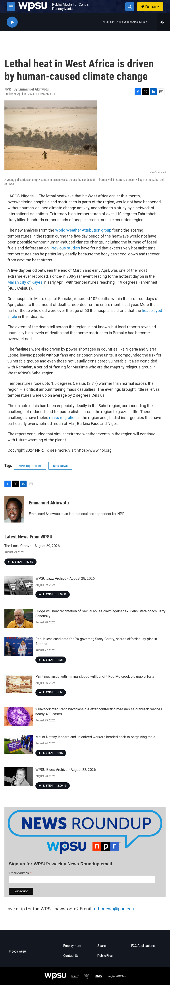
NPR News (60, 466)
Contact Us (71, 955)
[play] (12, 22)
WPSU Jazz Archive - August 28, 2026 (65, 578)
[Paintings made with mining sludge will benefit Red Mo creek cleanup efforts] (18, 683)
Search (102, 945)
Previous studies (65, 248)
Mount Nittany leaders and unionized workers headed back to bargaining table (95, 737)
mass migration (63, 417)
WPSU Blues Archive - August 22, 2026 (65, 770)
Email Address (20, 873)
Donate (152, 6)
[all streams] (163, 22)
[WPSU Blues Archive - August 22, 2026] (18, 776)
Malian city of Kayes (25, 282)
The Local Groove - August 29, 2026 (32, 546)
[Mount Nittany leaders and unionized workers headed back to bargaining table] (18, 744)
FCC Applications (143, 945)
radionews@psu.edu (113, 908)
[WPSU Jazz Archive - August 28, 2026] (18, 585)
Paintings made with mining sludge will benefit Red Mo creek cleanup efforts (95, 676)
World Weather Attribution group (83, 230)
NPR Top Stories (30, 466)
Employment (72, 945)
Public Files (105, 955)
